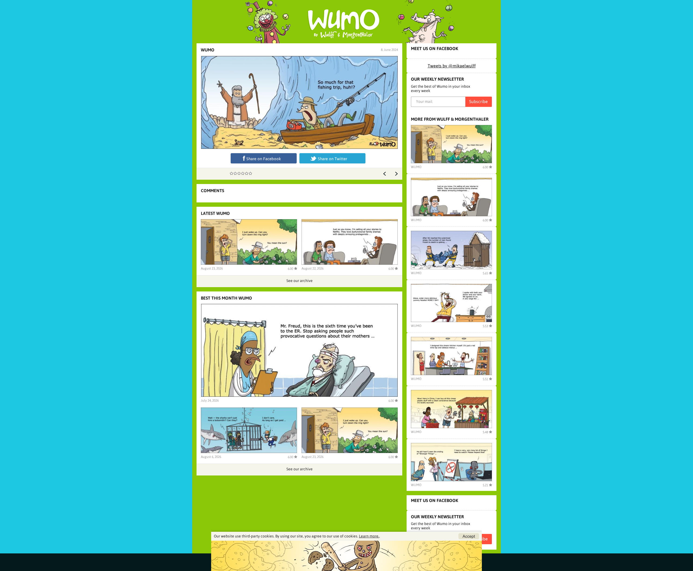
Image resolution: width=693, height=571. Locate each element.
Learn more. (369, 536)
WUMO (207, 49)
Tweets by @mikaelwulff (452, 65)
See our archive (299, 280)
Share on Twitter (332, 158)
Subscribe (478, 101)
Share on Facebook (263, 158)
